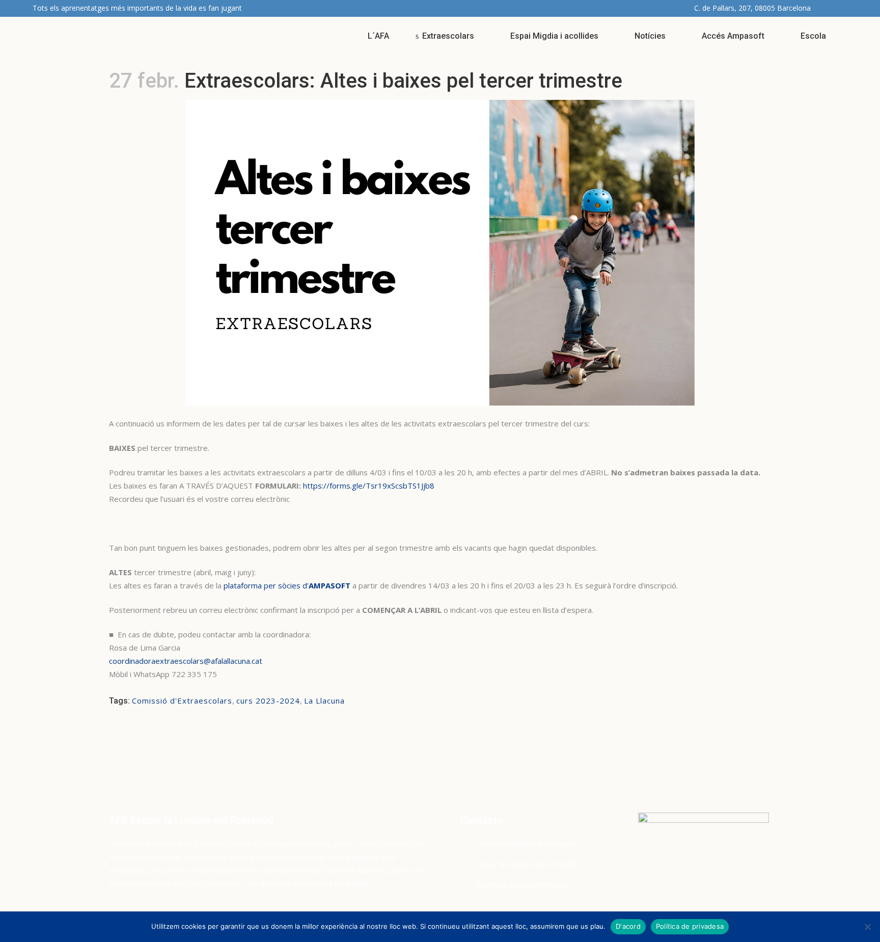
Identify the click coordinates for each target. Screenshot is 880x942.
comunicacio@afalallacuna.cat (525, 844)
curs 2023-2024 (268, 700)
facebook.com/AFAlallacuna (521, 884)
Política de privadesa (690, 926)
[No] (867, 927)
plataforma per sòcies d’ (287, 585)
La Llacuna (324, 700)
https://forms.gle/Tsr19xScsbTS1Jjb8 (368, 485)
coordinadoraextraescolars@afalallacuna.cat (185, 661)
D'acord (628, 926)
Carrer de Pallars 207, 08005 (526, 864)
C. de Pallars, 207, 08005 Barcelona (752, 8)
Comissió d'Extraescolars (182, 700)
